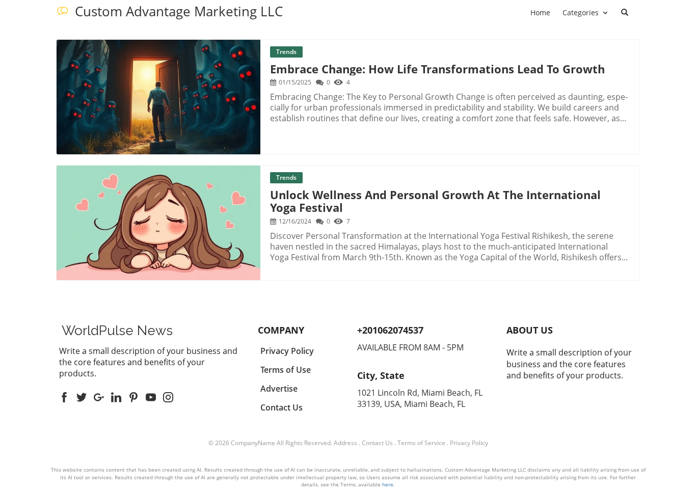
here (387, 484)
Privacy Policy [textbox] (287, 351)
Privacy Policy (469, 443)
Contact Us (377, 443)
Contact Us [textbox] (281, 407)
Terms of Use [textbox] (285, 370)
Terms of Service (421, 443)
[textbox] (117, 330)
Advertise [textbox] (279, 389)
